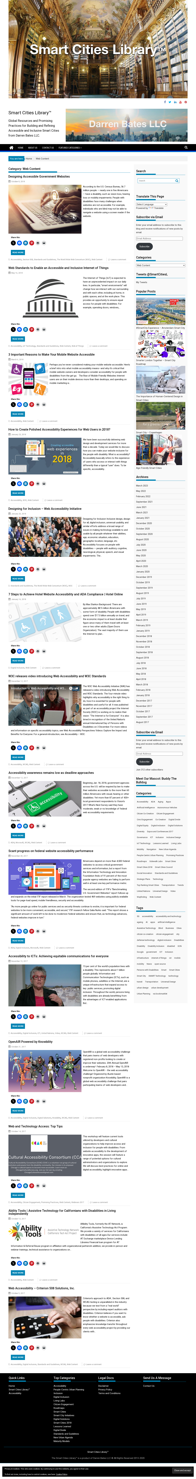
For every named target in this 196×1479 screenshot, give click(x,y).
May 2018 (141, 673)
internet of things (158, 958)
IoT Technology (29, 346)
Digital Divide (174, 819)
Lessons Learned (160, 843)
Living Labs (176, 843)
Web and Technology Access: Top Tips (35, 1126)
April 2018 (141, 679)
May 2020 (141, 555)
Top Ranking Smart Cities (148, 885)
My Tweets (141, 282)
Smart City (141, 976)
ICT (39, 1033)
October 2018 (143, 647)
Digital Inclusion (17, 668)
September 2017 (144, 716)
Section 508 (28, 260)
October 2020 (143, 528)
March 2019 (142, 620)
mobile (177, 958)
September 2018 (144, 652)
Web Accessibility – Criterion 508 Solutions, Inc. (41, 1288)
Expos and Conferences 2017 (160, 831)
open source (160, 964)
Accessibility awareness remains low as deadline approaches (51, 773)
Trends (180, 885)
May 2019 (141, 609)
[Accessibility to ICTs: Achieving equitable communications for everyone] (44, 966)
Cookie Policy (61, 1474)
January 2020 (143, 571)
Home (20, 147)
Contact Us (48, 147)
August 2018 (142, 657)
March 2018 (142, 684)
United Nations (47, 1033)
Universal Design (160, 891)
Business (170, 928)
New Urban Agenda (167, 849)
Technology (158, 879)
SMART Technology (157, 976)
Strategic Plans (143, 879)
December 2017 (144, 700)
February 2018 (143, 690)
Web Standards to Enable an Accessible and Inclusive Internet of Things (58, 268)
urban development (159, 988)
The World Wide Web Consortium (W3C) (73, 260)
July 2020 (141, 544)
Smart (163, 970)
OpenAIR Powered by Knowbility (30, 1042)
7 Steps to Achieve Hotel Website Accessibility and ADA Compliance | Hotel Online (65, 594)
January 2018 (143, 695)
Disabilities (179, 940)
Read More (17, 252)
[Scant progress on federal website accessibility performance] (44, 861)
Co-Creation (160, 819)
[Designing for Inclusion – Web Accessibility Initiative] (44, 518)
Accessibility (16, 260)
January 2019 (143, 630)
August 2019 (142, 593)
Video (57, 1033)
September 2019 (144, 587)
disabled (171, 946)
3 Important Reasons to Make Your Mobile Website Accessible (51, 354)
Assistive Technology (146, 928)
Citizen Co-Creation (145, 813)
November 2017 (144, 706)
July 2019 (141, 598)
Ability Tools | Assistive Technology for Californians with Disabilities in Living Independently (62, 1212)
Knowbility (56, 1118)
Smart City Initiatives (64, 1415)
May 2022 (141, 491)
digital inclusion (164, 940)
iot (170, 958)
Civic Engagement (145, 819)
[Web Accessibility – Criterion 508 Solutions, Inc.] (44, 1298)
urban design (143, 988)
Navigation (151, 849)
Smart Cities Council (164, 867)
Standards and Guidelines (45, 260)
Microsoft (20, 843)
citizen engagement (164, 934)
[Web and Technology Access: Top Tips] (44, 1136)
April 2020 (141, 561)
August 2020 (142, 539)
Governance (142, 837)
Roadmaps (142, 861)
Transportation (168, 885)
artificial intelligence (166, 922)
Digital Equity (142, 825)
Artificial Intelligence (146, 807)
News (149, 964)
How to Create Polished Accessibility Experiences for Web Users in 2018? (59, 429)
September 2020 (144, 534)
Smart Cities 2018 (144, 867)
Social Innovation (144, 873)
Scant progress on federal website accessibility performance (50, 851)
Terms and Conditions (109, 1393)
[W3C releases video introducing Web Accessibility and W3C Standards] (44, 686)
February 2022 (143, 496)
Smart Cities (170, 861)
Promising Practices (49, 1202)
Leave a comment (118, 260)
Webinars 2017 (77, 1202)
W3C (25, 500)
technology (173, 976)
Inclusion (160, 837)
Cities (179, 928)
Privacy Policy (105, 1389)
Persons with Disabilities (147, 970)
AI (147, 922)
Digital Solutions (44, 1118)
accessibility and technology (168, 916)
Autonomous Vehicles (167, 807)
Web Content (97, 260)
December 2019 (144, 577)
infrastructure (143, 958)
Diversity (140, 831)
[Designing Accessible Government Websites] (44, 186)
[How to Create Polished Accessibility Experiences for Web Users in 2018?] (44, 439)
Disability (141, 946)
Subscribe (144, 246)
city (177, 934)
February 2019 (143, 625)
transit (139, 982)
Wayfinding (142, 897)
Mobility (140, 849)
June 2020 (141, 550)
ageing (140, 922)
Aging (160, 802)
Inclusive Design (173, 837)
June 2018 (141, 668)
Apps (168, 802)
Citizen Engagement (31, 1202)
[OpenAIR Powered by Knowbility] (44, 1051)
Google (140, 952)
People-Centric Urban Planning (150, 855)
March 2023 (142, 485)
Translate (159, 208)
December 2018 (144, 636)
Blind (160, 928)
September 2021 (144, 501)
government (151, 952)
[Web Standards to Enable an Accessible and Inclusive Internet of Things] (44, 278)
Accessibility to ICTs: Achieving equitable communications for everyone (58, 956)
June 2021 (141, 507)
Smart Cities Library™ (30, 112)
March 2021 (142, 512)
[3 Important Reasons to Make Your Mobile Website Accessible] (28, 364)
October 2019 (143, 582)
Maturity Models (62, 1441)
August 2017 (142, 722)
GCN (180, 946)
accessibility (147, 916)
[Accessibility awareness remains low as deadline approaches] (44, 783)
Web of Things (78, 346)
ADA (13, 843)
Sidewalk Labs (155, 861)
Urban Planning (143, 994)
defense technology (146, 940)
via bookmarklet (160, 994)
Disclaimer (103, 1386)
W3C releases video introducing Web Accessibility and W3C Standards (57, 676)
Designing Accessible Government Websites (39, 176)
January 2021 (143, 518)
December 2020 (144, 523)
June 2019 (141, 604)
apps (152, 922)
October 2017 (143, 711)
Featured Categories (69, 147)
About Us (32, 147)
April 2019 (141, 614)
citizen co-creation (145, 934)
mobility (140, 964)
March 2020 (142, 566)
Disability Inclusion (156, 946)
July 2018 (141, 663)
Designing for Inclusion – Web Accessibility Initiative (44, 509)
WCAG (25, 764)
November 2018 (144, 641)
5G (138, 916)
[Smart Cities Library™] (11, 147)
